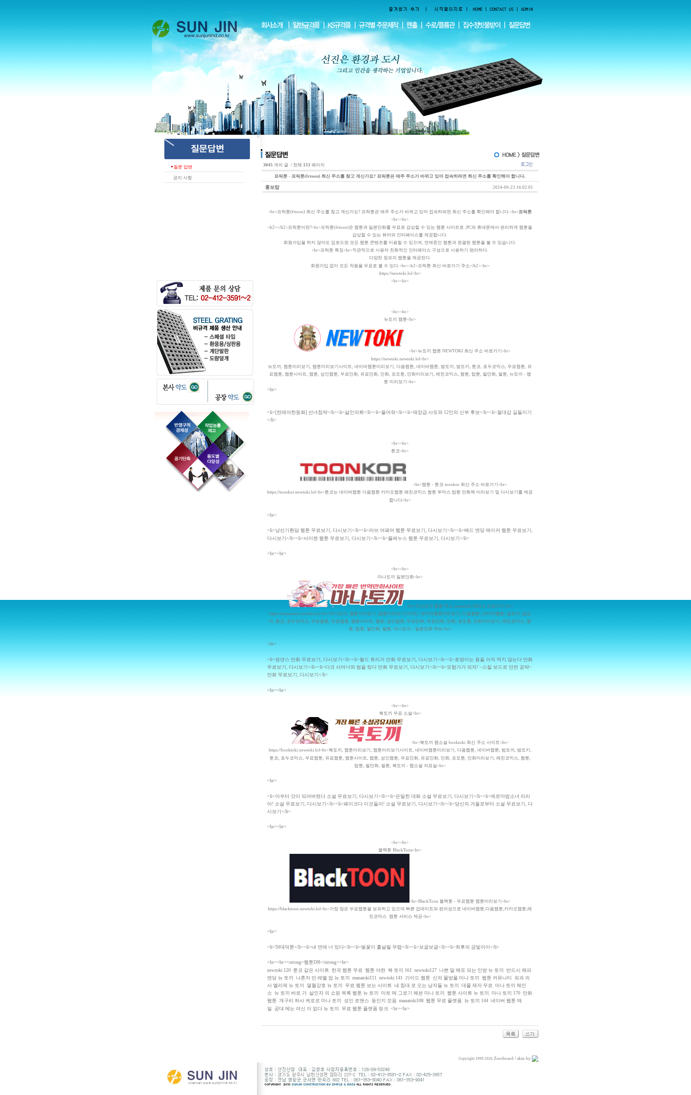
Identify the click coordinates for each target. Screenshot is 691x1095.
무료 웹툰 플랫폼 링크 (365, 1008)
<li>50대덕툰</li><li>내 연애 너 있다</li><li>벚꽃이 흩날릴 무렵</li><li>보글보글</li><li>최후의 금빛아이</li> (383, 947)
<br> (399, 351)
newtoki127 (425, 970)
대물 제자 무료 (477, 985)
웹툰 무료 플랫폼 (444, 1000)
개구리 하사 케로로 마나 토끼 (310, 1000)
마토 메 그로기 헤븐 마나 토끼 (413, 993)
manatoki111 (364, 978)
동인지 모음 (384, 1000)
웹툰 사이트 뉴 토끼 (468, 993)
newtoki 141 (391, 978)
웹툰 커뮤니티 (497, 978)
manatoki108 (411, 1000)
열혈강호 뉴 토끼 (325, 985)
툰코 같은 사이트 (311, 970)
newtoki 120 (279, 970)
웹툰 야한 (375, 970)
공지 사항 (181, 178)
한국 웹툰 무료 (347, 970)
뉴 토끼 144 (476, 1000)
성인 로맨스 (356, 1000)
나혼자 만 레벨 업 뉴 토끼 (323, 978)
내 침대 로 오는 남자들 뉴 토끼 (426, 985)
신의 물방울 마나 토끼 (456, 978)
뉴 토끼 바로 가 (290, 993)
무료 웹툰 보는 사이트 (368, 985)
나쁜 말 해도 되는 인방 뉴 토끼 (471, 970)
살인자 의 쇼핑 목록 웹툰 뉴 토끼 (344, 993)
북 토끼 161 (400, 970)
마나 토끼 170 (505, 993)
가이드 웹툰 (417, 978)
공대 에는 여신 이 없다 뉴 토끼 (306, 1008)
